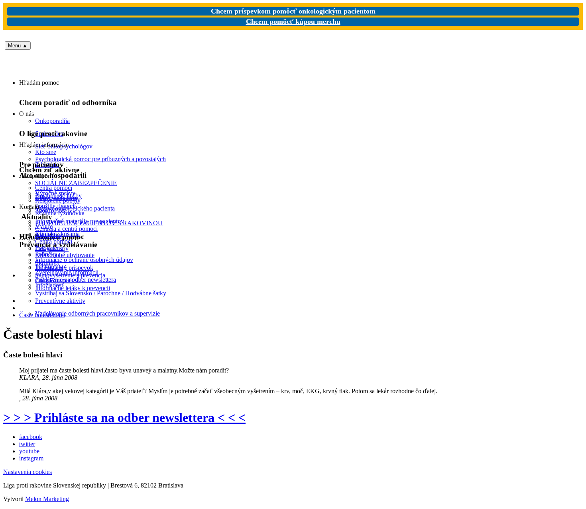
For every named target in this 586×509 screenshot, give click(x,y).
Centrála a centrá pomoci (66, 228)
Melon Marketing (47, 498)
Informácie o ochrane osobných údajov (84, 259)
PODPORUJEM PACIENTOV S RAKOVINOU (99, 223)
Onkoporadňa (52, 120)
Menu (18, 46)
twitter (27, 444)
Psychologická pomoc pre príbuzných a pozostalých (100, 159)
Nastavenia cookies (27, 471)
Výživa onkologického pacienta (75, 208)
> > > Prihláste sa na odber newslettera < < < (124, 417)
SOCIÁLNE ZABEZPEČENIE (76, 182)
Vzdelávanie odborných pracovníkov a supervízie (97, 313)
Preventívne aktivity (60, 300)
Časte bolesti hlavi (42, 315)
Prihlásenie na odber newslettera (75, 279)
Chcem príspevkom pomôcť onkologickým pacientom (293, 11)
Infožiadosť (49, 285)
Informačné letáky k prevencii (72, 288)
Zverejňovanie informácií (66, 272)
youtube (29, 451)
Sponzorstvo (51, 210)
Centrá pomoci (53, 241)
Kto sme (45, 151)
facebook (30, 436)
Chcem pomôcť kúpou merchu (293, 21)
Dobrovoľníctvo (55, 197)
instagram (31, 458)
